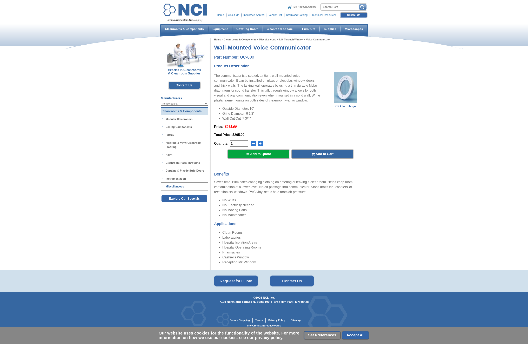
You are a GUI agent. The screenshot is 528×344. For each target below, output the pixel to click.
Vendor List (275, 14)
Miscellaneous (267, 39)
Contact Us (353, 15)
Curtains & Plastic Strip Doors (185, 170)
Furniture (308, 29)
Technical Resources (324, 14)
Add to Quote (260, 154)
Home (220, 14)
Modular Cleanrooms (179, 119)
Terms (259, 320)
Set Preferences (322, 335)
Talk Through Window (291, 39)
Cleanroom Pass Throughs (183, 162)
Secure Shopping (240, 320)
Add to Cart (324, 154)
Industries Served (253, 14)
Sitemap (296, 320)
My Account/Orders (304, 6)
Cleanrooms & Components (184, 29)
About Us (233, 14)
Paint (169, 154)
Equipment (220, 29)
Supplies (330, 29)
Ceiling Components (179, 126)
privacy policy (268, 337)
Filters (170, 135)
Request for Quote (236, 281)
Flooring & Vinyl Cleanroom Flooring (184, 144)
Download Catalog (297, 14)
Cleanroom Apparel (280, 29)
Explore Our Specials (184, 198)
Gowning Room (247, 29)
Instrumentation (176, 178)
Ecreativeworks (271, 325)
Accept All (355, 335)
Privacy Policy (276, 320)
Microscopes (354, 29)
